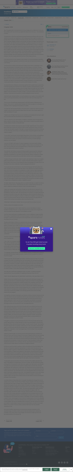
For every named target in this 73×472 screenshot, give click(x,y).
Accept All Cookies (47, 469)
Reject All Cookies (55, 469)
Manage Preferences (64, 469)
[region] (36, 469)
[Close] (71, 469)
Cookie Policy (24, 469)
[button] (51, 229)
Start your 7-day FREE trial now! (36, 248)
